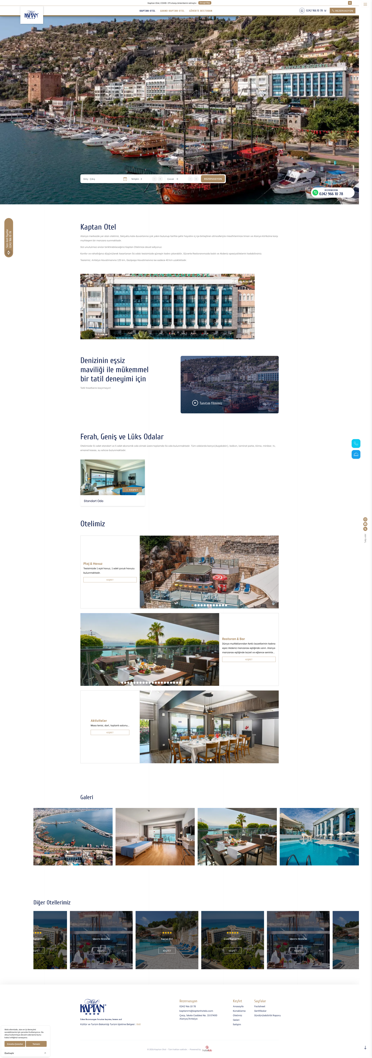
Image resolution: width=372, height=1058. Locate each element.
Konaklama (239, 1010)
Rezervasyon (344, 10)
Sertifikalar (260, 1010)
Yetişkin (135, 178)
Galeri (236, 1019)
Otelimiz (237, 1015)
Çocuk (170, 178)
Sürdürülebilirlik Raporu (267, 1015)
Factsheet (259, 1006)
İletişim (237, 1024)
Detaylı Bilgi (205, 3)
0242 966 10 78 (187, 1006)
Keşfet (132, 489)
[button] (192, 605)
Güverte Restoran (200, 10)
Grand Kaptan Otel (172, 10)
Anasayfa (238, 1006)
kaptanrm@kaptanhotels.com (196, 1010)
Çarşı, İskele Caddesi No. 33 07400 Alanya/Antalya (198, 1016)
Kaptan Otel (147, 10)
